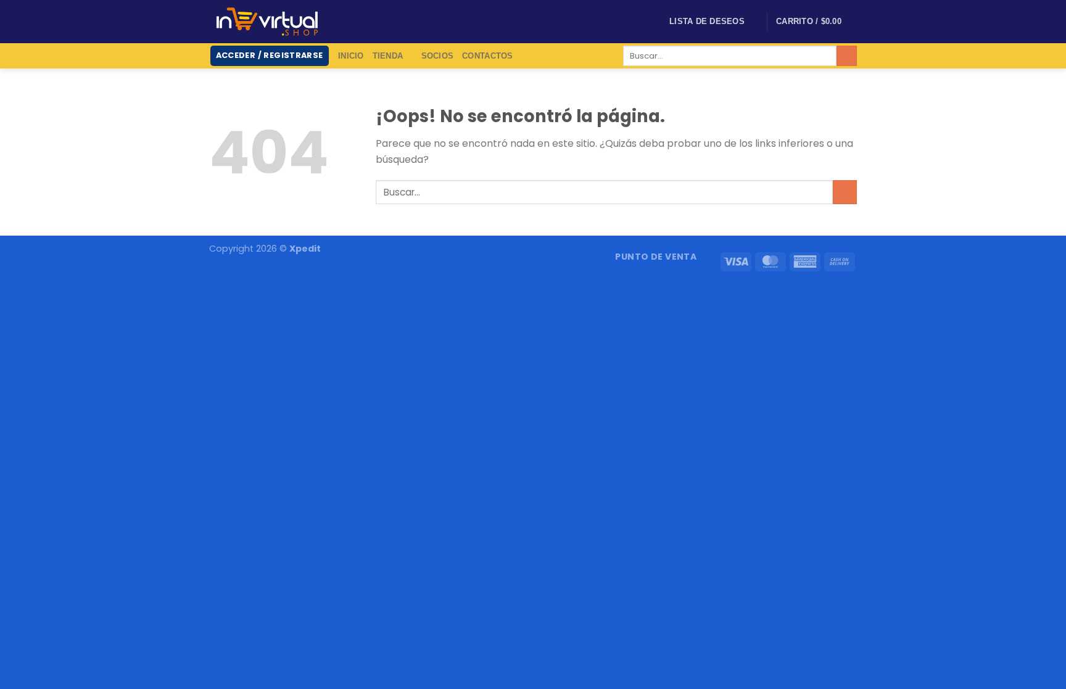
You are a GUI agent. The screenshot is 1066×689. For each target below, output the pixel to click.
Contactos (487, 55)
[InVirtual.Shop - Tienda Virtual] (267, 22)
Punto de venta (655, 256)
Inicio (351, 55)
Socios (437, 55)
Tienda (388, 55)
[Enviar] (847, 56)
